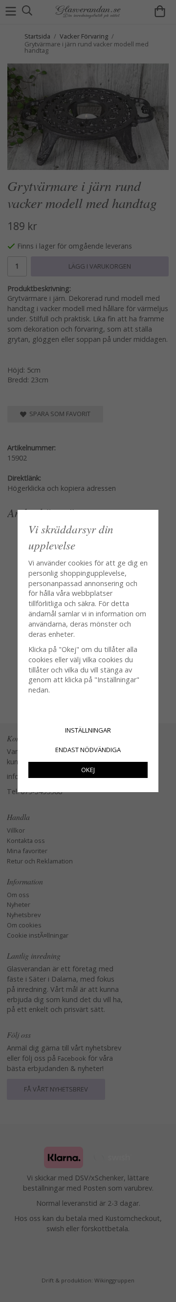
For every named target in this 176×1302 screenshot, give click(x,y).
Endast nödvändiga (88, 749)
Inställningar (88, 730)
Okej (88, 769)
